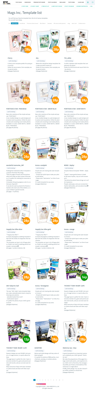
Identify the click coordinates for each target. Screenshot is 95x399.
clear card (74, 23)
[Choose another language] (87, 2)
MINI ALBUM (62, 2)
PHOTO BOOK (19, 2)
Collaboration (81, 23)
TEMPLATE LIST (45, 6)
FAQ (91, 6)
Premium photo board (32, 23)
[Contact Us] (92, 2)
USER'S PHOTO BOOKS (57, 6)
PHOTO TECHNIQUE (69, 6)
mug (69, 23)
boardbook (22, 23)
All (9, 23)
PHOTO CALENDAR (52, 2)
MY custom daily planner (60, 23)
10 (59, 380)
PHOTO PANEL (71, 2)
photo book (15, 23)
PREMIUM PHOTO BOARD (39, 2)
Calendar (49, 23)
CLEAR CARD (81, 2)
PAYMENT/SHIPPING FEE (82, 6)
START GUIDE (25, 6)
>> (62, 380)
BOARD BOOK (28, 2)
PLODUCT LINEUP (35, 6)
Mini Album (42, 23)
